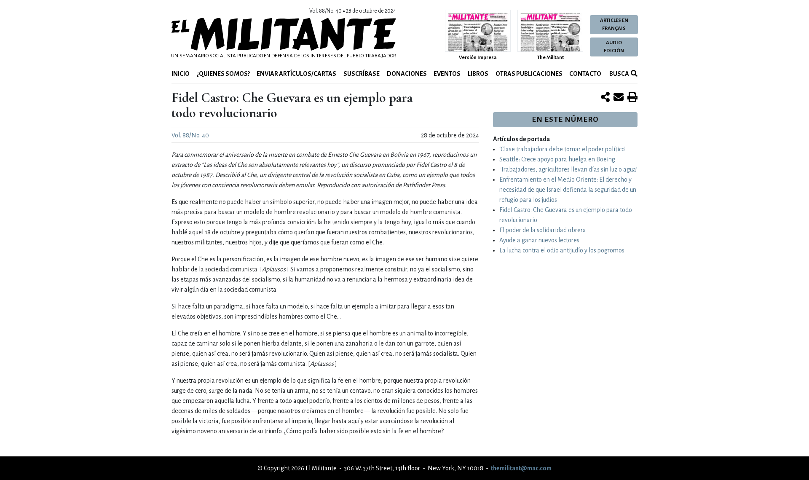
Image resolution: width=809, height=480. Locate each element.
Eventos (447, 73)
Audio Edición (614, 47)
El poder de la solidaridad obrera (542, 230)
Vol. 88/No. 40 (190, 135)
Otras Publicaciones (529, 73)
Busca (618, 73)
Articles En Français (614, 24)
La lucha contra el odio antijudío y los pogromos (561, 250)
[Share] (605, 98)
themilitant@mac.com (521, 468)
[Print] (632, 98)
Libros (478, 73)
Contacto (585, 73)
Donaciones (407, 73)
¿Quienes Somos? (223, 73)
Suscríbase (361, 73)
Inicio (180, 73)
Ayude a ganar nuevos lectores (539, 240)
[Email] (618, 98)
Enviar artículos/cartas (296, 73)
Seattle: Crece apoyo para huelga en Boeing (557, 159)
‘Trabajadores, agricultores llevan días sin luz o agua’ (568, 169)
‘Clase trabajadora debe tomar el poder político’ (562, 149)
